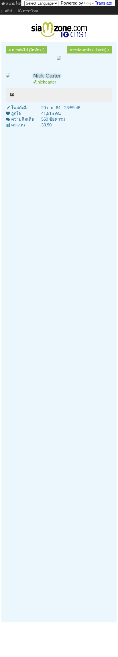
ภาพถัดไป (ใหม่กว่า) (27, 50)
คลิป (8, 11)
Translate (103, 3)
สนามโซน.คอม (18, 3)
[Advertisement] (59, 373)
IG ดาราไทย (28, 11)
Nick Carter (47, 76)
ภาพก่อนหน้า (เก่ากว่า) (88, 50)
